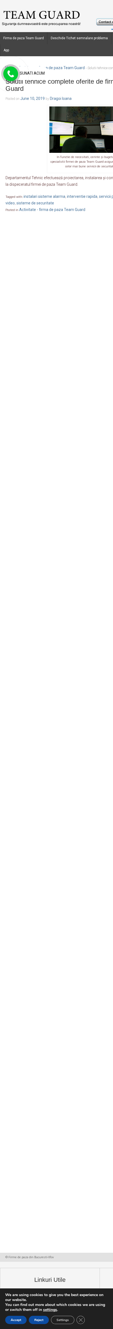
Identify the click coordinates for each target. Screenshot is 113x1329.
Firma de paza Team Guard (23, 38)
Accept (16, 1320)
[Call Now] (10, 74)
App (6, 50)
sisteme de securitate (35, 203)
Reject (38, 1320)
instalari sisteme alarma (44, 196)
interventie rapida (82, 196)
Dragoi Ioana (61, 98)
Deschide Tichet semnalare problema (79, 38)
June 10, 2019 (32, 98)
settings (50, 1309)
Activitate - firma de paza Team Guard (52, 68)
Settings (62, 1320)
